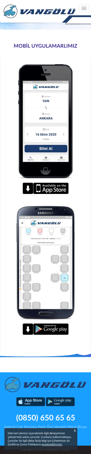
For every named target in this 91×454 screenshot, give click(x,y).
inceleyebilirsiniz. (52, 444)
